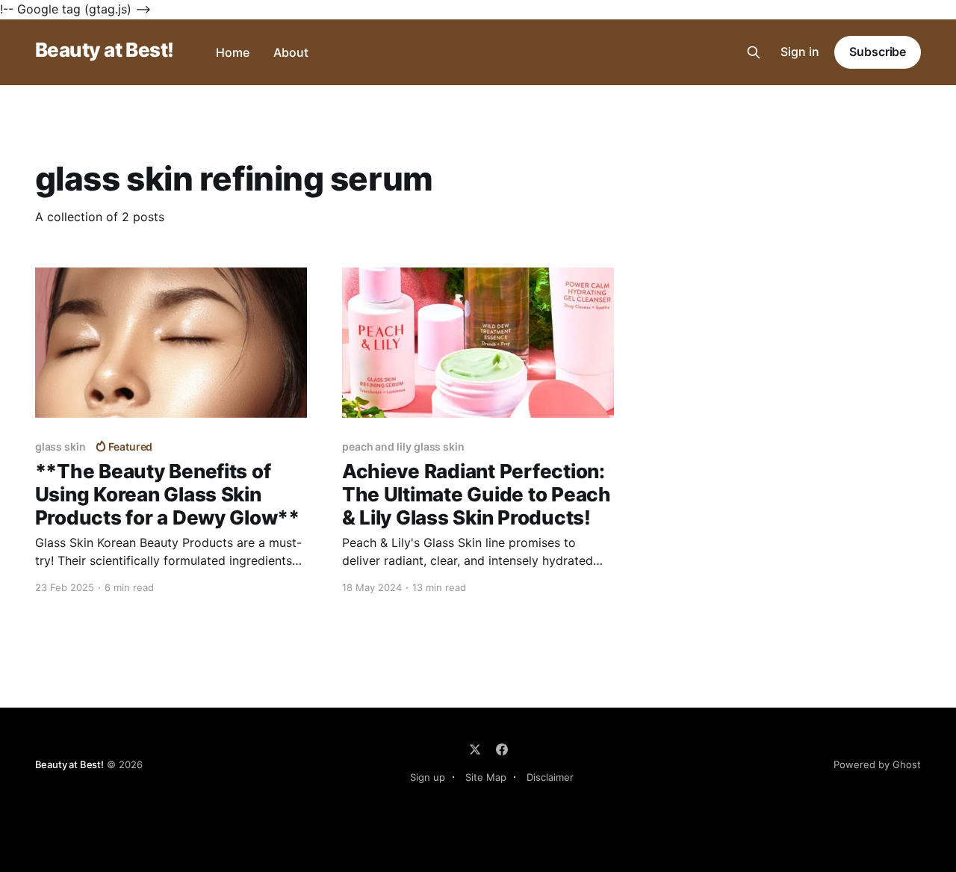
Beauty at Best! (104, 50)
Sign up (427, 777)
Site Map (485, 777)
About (290, 52)
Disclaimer (550, 777)
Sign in (799, 51)
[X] (475, 749)
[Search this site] (754, 52)
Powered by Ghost (877, 764)
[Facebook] (502, 749)
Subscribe (877, 51)
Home (232, 52)
